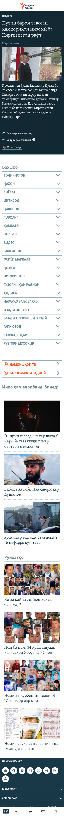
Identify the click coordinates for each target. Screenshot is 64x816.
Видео (7, 16)
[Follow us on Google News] (5, 770)
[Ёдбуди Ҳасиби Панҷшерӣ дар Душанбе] (32, 469)
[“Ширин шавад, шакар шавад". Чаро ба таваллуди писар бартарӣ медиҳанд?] (32, 416)
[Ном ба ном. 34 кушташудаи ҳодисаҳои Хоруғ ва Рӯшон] (32, 627)
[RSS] (55, 770)
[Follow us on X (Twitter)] (38, 770)
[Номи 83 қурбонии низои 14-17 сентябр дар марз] (32, 675)
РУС (43, 811)
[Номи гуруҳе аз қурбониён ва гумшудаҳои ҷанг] (32, 723)
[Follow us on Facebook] (13, 770)
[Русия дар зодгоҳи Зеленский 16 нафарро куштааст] (32, 517)
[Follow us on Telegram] (46, 770)
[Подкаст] (5, 778)
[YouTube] (30, 811)
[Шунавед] (17, 811)
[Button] (17, 134)
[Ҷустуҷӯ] (56, 811)
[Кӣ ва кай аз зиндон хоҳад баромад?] (32, 579)
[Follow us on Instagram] (30, 770)
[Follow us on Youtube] (22, 770)
